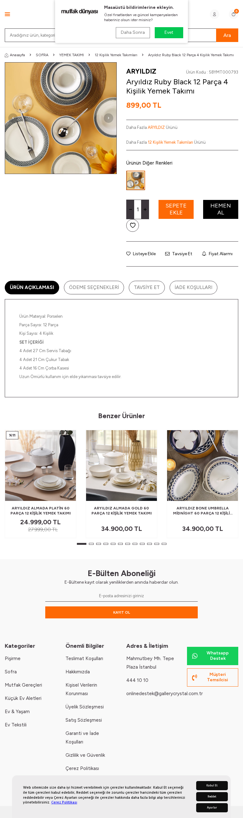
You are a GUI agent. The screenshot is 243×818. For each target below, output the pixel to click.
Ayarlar (212, 807)
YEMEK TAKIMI (71, 55)
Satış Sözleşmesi (83, 720)
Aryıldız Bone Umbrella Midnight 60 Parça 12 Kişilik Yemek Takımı (202, 511)
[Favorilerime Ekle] (56, 493)
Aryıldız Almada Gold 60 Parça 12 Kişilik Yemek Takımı (121, 510)
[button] (13, 118)
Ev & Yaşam (17, 711)
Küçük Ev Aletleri (23, 698)
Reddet (212, 796)
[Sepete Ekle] (66, 493)
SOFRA (42, 55)
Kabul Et (212, 785)
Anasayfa (17, 55)
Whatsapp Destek (218, 655)
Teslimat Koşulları (84, 658)
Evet (169, 32)
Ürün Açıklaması (32, 287)
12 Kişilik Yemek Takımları (116, 55)
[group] (60, 118)
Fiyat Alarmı (220, 253)
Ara (227, 35)
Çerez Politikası (64, 802)
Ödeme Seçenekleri (94, 287)
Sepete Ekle (176, 209)
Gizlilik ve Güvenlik (85, 755)
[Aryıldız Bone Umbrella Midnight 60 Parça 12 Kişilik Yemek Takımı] (202, 465)
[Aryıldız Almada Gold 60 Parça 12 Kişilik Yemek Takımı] (121, 465)
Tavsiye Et (181, 253)
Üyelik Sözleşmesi (84, 707)
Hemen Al (220, 209)
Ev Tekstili (16, 725)
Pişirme (13, 658)
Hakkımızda (77, 672)
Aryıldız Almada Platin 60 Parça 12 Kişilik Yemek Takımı (40, 510)
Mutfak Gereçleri (23, 685)
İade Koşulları (193, 287)
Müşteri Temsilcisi (217, 677)
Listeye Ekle (144, 253)
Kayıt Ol (121, 612)
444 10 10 (137, 680)
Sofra (11, 672)
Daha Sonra (133, 32)
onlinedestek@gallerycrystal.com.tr (164, 693)
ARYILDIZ (141, 71)
